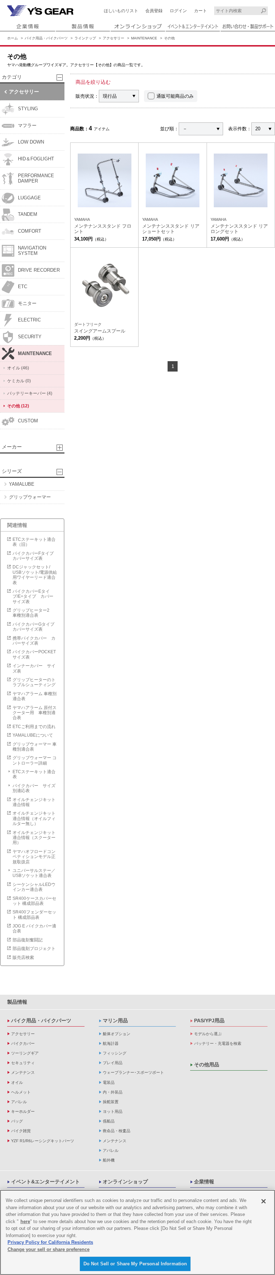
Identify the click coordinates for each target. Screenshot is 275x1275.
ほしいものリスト (121, 10)
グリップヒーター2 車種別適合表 (33, 613)
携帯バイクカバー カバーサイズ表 (34, 641)
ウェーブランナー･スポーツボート (133, 1072)
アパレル (19, 1102)
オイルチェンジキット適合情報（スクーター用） (34, 837)
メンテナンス (23, 1072)
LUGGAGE (29, 197)
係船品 (109, 1121)
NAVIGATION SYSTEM (32, 250)
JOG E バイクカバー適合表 (34, 928)
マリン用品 (115, 1020)
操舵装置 (111, 1102)
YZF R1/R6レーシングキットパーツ (42, 1141)
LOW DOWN (31, 142)
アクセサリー (113, 38)
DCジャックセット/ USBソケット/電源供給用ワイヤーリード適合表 (35, 574)
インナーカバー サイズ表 (34, 668)
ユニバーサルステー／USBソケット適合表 (34, 873)
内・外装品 (112, 1092)
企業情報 (204, 1181)
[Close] (263, 1201)
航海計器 (111, 1043)
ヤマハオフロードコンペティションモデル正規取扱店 (34, 856)
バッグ (17, 1121)
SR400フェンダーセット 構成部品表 (34, 915)
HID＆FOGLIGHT (36, 158)
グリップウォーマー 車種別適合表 (35, 747)
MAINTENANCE (144, 38)
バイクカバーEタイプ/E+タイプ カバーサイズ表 (33, 596)
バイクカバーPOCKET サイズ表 (34, 654)
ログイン (178, 10)
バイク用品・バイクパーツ (46, 38)
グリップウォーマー (30, 497)
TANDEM (27, 214)
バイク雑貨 (21, 1131)
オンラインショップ (125, 1181)
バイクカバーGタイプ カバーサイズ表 (36, 627)
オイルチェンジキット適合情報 (34, 802)
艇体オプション (116, 1034)
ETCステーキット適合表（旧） (34, 542)
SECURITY (30, 336)
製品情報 (17, 1002)
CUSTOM (28, 420)
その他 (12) (18, 405)
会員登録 (154, 10)
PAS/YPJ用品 (209, 1020)
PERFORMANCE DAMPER (36, 178)
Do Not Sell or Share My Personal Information (135, 1263)
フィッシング (114, 1053)
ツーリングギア (25, 1053)
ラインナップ (85, 38)
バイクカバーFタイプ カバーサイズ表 (35, 556)
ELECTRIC (29, 320)
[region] (137, 1232)
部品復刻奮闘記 (28, 939)
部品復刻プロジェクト (34, 948)
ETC (22, 286)
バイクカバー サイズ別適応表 (34, 788)
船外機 (109, 1160)
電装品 (109, 1082)
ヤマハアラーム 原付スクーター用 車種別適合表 (35, 713)
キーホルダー (23, 1111)
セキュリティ (23, 1063)
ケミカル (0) (19, 380)
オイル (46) (18, 367)
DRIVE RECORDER (39, 270)
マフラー (27, 125)
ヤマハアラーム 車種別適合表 (35, 696)
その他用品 (206, 1064)
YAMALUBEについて (33, 735)
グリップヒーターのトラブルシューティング (34, 682)
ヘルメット (21, 1092)
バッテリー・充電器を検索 (217, 1043)
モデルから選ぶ (208, 1034)
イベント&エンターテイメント (45, 1181)
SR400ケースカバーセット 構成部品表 (34, 901)
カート (200, 10)
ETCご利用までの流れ (34, 726)
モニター (27, 303)
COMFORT (29, 231)
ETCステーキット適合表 (34, 774)
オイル (17, 1082)
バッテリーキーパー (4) (29, 393)
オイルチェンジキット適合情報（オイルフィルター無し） (34, 818)
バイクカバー (23, 1043)
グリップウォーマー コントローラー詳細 (35, 760)
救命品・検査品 (116, 1131)
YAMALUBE (21, 484)
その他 (169, 38)
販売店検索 (23, 957)
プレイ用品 (112, 1063)
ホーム (12, 38)
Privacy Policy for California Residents (50, 1242)
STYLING (28, 108)
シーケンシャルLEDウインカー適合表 (34, 887)
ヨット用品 (112, 1111)
